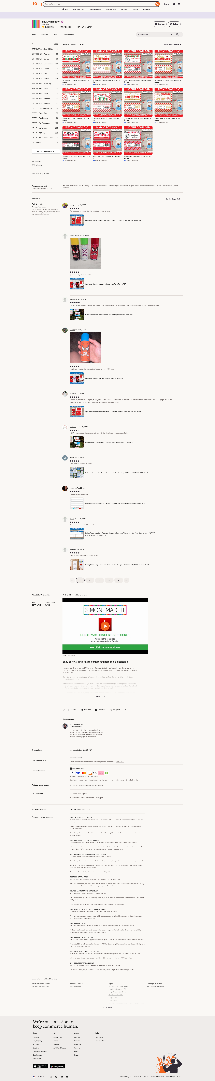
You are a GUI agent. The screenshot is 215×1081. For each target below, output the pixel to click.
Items (34, 35)
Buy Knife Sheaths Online (40, 986)
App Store (40, 1066)
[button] (160, 24)
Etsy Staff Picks (78, 9)
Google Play (57, 1066)
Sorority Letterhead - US (117, 989)
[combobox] (99, 4)
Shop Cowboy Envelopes (117, 992)
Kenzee (72, 330)
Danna (72, 519)
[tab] (46, 44)
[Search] (157, 4)
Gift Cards (146, 9)
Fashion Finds (111, 9)
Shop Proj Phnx (75, 986)
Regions (179, 1077)
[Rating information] (43, 27)
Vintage (124, 9)
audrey (72, 488)
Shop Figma (113, 1000)
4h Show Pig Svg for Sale (155, 986)
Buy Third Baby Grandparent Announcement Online (126, 1003)
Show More (107, 1007)
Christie (72, 299)
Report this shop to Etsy (40, 174)
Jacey (72, 205)
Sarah (72, 393)
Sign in (166, 4)
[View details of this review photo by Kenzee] (85, 347)
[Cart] (179, 4)
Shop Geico (113, 998)
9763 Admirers (37, 165)
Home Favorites (95, 9)
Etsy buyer (73, 235)
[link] (72, 580)
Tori (71, 457)
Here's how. (120, 762)
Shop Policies (69, 35)
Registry (135, 9)
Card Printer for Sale (116, 995)
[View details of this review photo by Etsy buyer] (85, 253)
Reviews (44, 35)
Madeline (73, 427)
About (56, 35)
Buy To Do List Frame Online (118, 986)
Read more (100, 696)
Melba (72, 549)
